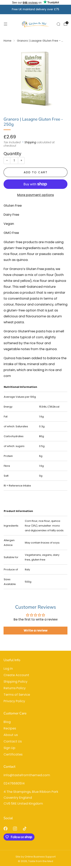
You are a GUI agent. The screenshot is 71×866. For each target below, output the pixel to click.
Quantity (12, 154)
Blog (7, 722)
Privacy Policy (14, 701)
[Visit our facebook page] (5, 828)
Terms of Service (17, 694)
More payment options (35, 195)
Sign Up (9, 748)
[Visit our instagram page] (15, 828)
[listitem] (35, 9)
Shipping (30, 142)
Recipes (10, 728)
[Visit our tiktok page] (25, 828)
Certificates (13, 754)
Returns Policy (15, 688)
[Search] (58, 24)
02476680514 (14, 783)
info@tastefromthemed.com (27, 775)
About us (11, 735)
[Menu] (5, 24)
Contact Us (13, 741)
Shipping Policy (15, 681)
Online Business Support (40, 857)
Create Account (16, 675)
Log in (8, 668)
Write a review (36, 630)
